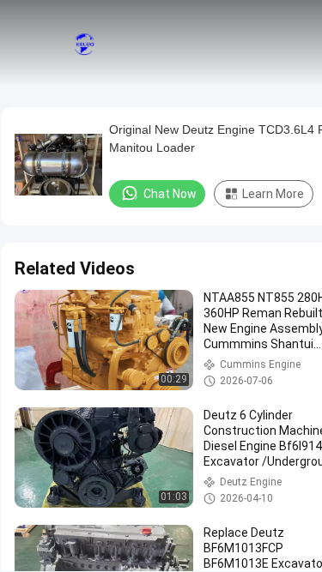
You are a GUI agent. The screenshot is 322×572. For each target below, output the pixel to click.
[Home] (84, 43)
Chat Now (170, 194)
